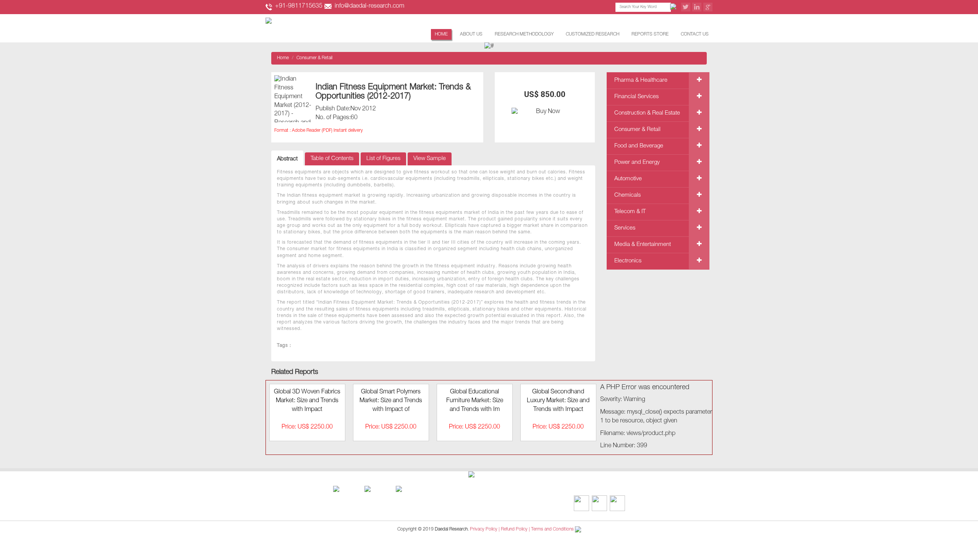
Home (441, 34)
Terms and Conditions (552, 529)
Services (624, 228)
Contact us (695, 34)
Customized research (592, 34)
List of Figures (383, 159)
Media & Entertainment (642, 244)
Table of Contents (332, 159)
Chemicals (627, 195)
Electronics (627, 261)
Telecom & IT (630, 212)
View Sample (429, 159)
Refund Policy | (516, 529)
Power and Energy (637, 162)
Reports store (650, 34)
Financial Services (636, 97)
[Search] (674, 7)
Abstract (287, 159)
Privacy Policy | (485, 529)
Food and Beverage (638, 146)
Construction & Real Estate (647, 113)
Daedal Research (451, 529)
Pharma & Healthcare (640, 80)
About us (471, 34)
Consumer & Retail (314, 58)
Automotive (628, 179)
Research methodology (524, 34)
